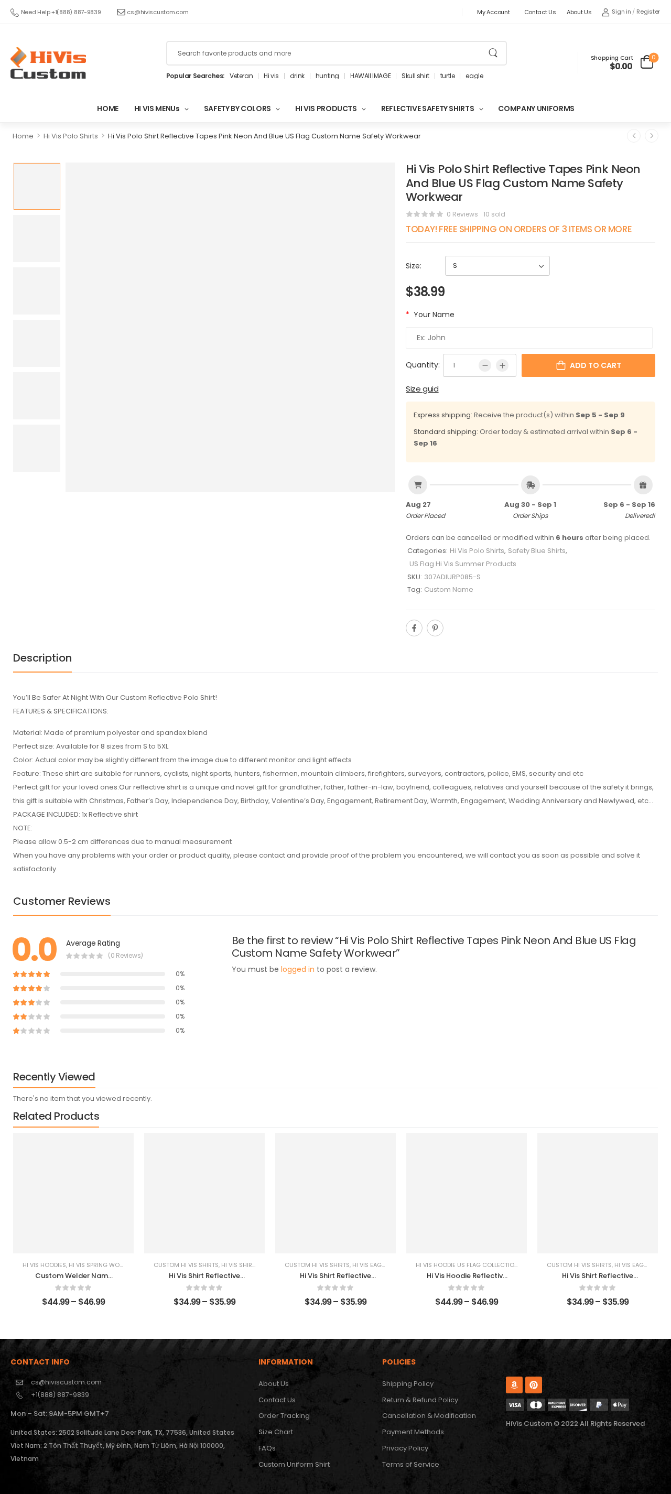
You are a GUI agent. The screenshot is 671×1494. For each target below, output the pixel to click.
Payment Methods (413, 1432)
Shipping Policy (408, 1384)
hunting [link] (327, 76)
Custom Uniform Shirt (294, 1464)
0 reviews (462, 214)
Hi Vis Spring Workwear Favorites (122, 1265)
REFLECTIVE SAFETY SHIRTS (427, 108)
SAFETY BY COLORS (237, 108)
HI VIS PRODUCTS (326, 108)
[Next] (652, 136)
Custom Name (448, 589)
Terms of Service (410, 1464)
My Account (493, 12)
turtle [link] (447, 76)
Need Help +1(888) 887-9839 (61, 12)
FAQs (267, 1448)
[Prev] (634, 136)
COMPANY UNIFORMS (536, 108)
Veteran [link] (241, 76)
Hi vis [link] (271, 76)
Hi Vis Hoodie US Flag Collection (467, 1265)
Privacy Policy (405, 1448)
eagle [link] (474, 76)
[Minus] (485, 365)
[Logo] (48, 63)
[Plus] (502, 365)
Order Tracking (284, 1416)
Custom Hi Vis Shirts (186, 1265)
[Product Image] (230, 327)
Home (23, 136)
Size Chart (275, 1432)
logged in (298, 969)
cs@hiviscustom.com (157, 12)
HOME (107, 108)
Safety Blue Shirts (537, 551)
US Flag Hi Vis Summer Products (462, 564)
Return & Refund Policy (420, 1400)
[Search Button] (493, 53)
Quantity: (423, 365)
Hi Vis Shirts (240, 1265)
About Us (579, 12)
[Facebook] (414, 628)
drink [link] (297, 76)
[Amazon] (514, 1385)
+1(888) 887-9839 (60, 1394)
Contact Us (540, 12)
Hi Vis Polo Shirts (71, 136)
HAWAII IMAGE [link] (370, 76)
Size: (413, 266)
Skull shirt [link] (415, 76)
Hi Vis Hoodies (44, 1265)
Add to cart (595, 365)
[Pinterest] (435, 628)
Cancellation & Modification (429, 1416)
